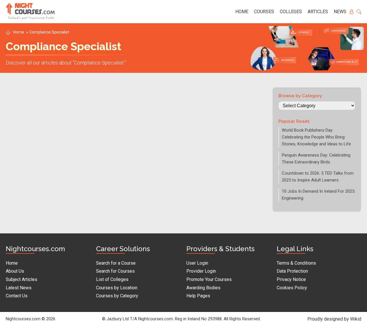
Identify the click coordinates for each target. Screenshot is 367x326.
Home (241, 11)
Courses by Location (116, 287)
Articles (318, 11)
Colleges (291, 11)
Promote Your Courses (209, 279)
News (340, 11)
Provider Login (201, 271)
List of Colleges (112, 279)
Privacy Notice (291, 279)
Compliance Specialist (49, 32)
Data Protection (292, 271)
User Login (197, 263)
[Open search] (359, 11)
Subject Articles (21, 279)
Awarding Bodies (203, 287)
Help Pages (198, 295)
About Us (15, 271)
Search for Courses (115, 271)
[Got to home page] (30, 11)
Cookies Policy (292, 287)
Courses (264, 11)
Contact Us (17, 295)
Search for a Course (116, 263)
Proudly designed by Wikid (334, 319)
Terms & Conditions (296, 263)
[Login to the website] (351, 11)
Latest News (19, 287)
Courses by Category (117, 295)
